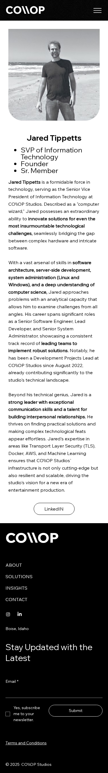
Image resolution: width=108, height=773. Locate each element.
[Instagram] (8, 614)
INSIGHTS (16, 588)
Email (11, 681)
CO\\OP (25, 10)
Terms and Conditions (26, 742)
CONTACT (16, 599)
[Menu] (98, 10)
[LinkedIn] (19, 614)
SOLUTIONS (19, 576)
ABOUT (13, 565)
